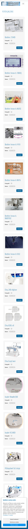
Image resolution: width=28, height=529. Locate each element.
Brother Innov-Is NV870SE (10, 217)
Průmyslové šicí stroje (12, 468)
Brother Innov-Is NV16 (13, 180)
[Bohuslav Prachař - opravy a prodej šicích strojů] (10, 3)
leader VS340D (10, 432)
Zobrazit (19, 47)
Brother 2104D (10, 37)
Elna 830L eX (9, 325)
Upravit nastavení (14, 519)
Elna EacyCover (10, 361)
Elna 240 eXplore (11, 289)
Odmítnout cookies (14, 522)
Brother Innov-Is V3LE (12, 254)
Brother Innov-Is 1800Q (13, 72)
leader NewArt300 (11, 396)
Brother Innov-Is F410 (12, 144)
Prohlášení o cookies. (8, 515)
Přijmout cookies (14, 525)
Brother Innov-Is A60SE (13, 108)
